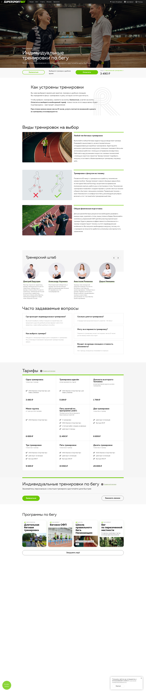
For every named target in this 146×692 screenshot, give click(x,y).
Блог (37, 1)
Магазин (49, 1)
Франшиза (56, 1)
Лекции (31, 1)
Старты (42, 1)
